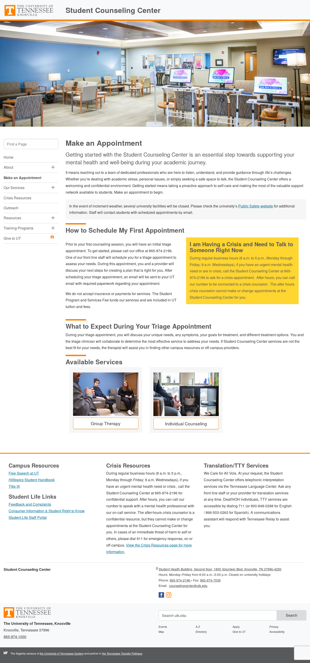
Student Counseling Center (113, 10)
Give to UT (12, 238)
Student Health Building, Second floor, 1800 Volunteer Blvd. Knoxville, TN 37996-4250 (220, 569)
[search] (31, 144)
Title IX (14, 486)
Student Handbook (32, 479)
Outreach (11, 207)
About (8, 167)
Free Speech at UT (24, 473)
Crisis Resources (17, 197)
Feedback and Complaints (30, 504)
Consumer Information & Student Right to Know (47, 510)
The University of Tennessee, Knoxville (31, 15)
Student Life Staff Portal (28, 517)
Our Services (14, 187)
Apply (236, 626)
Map (161, 631)
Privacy (273, 626)
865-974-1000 (15, 636)
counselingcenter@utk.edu (188, 585)
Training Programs (18, 228)
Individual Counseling (186, 423)
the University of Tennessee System (62, 653)
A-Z (198, 626)
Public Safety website (255, 206)
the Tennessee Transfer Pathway (122, 653)
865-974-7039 (210, 580)
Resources (12, 217)
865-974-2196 (180, 580)
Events (163, 626)
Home (8, 157)
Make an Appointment (22, 177)
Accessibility (277, 631)
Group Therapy (106, 423)
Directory (201, 631)
